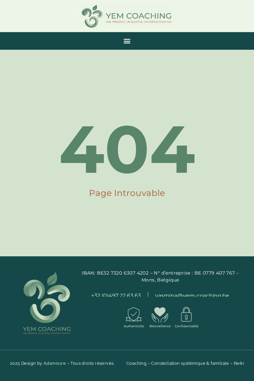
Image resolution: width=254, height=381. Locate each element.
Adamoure (54, 363)
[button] (127, 40)
